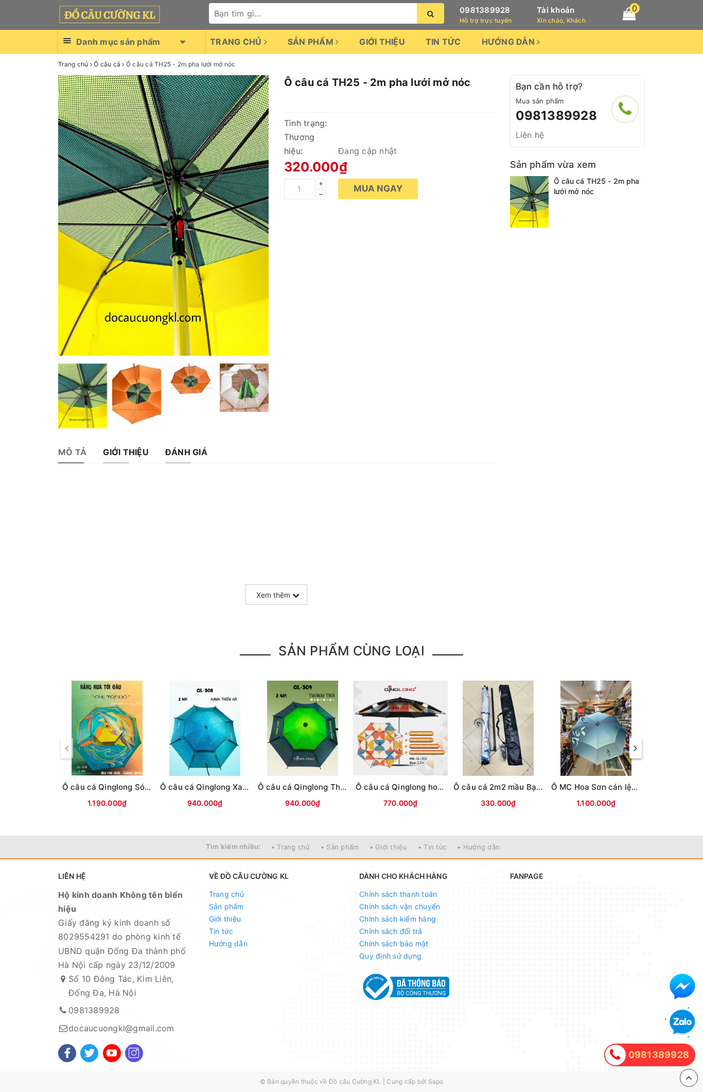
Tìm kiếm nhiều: (233, 846)
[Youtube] (112, 1053)
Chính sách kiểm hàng (397, 918)
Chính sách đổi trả (391, 931)
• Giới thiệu (389, 847)
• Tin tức (432, 847)
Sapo (436, 1081)
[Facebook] (67, 1053)
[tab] (72, 452)
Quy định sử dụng (390, 955)
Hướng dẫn (509, 42)
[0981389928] (625, 109)
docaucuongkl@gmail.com (121, 1028)
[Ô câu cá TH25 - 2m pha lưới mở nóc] (529, 202)
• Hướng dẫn (478, 847)
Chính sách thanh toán (398, 894)
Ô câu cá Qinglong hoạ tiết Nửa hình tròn (434, 787)
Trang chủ (237, 42)
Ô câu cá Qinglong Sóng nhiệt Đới (126, 787)
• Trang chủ (290, 847)
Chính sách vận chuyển (399, 906)
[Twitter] (89, 1053)
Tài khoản (555, 10)
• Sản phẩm (340, 847)
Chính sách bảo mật (394, 943)
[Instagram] (134, 1053)
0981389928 (485, 10)
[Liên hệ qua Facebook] (682, 986)
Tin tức (443, 42)
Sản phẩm (312, 42)
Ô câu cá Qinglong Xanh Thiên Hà (224, 787)
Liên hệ (530, 135)
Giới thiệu (382, 42)
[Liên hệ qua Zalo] (682, 1022)
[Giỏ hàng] (629, 14)
